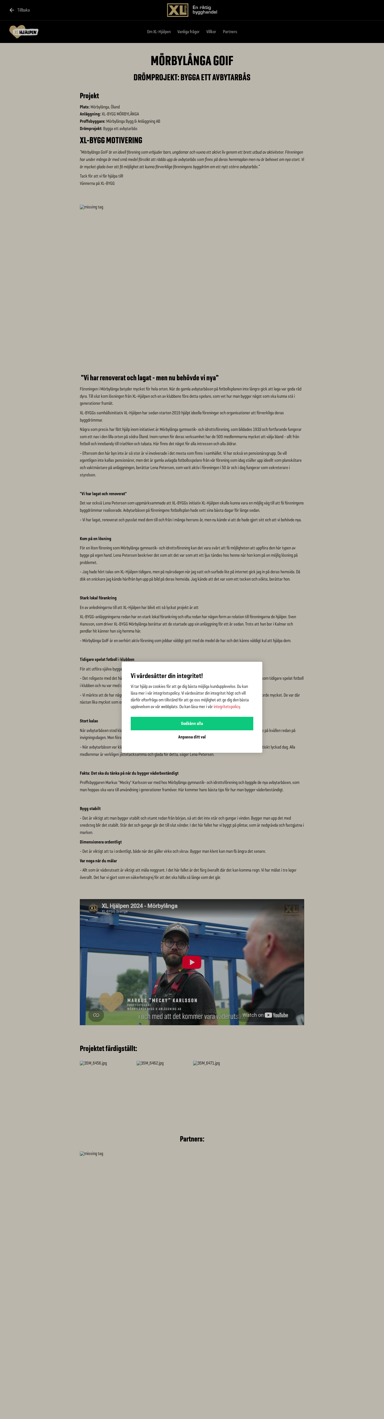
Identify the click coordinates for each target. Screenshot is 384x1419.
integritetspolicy (227, 707)
